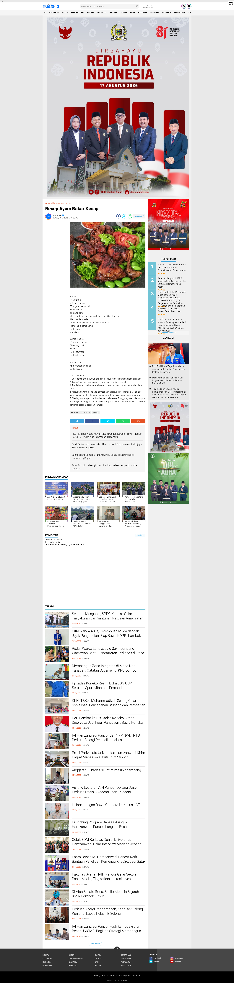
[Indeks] (184, 6)
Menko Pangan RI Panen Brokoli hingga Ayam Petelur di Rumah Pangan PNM (167, 380)
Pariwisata (101, 13)
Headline (74, 412)
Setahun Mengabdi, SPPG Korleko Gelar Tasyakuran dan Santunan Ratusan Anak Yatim (107, 616)
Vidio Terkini (179, 13)
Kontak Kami (112, 975)
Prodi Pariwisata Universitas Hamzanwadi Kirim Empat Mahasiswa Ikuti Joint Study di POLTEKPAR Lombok (108, 757)
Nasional (114, 13)
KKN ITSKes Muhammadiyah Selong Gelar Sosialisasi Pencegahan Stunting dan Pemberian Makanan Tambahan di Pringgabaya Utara (108, 705)
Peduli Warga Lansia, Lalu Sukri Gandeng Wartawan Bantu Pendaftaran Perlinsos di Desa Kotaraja (108, 653)
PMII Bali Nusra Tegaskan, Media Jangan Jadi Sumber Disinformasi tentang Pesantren (168, 369)
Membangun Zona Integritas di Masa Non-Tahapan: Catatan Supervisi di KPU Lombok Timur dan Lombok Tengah (105, 670)
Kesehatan (142, 13)
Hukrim (90, 13)
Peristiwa (154, 13)
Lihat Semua (95, 943)
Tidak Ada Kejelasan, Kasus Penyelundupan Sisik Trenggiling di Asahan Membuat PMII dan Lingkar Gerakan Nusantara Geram (169, 393)
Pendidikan (54, 13)
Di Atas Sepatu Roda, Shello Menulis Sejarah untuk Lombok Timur (105, 894)
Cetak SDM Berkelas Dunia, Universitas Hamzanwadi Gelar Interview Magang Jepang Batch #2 (106, 844)
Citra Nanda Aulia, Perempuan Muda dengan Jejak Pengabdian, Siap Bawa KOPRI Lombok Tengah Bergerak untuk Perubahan (106, 635)
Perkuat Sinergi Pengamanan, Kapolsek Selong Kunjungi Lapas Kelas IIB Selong (107, 911)
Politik (65, 13)
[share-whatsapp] (130, 216)
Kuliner (98, 958)
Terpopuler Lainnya (168, 333)
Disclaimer (136, 975)
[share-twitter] (124, 216)
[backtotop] (117, 949)
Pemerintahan (77, 13)
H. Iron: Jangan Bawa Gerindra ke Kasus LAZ (106, 805)
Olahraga (166, 13)
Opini (132, 13)
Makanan (86, 412)
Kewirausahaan (76, 958)
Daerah (72, 955)
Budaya (124, 13)
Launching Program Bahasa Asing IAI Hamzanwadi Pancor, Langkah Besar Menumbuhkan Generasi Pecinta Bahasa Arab (107, 826)
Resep (95, 412)
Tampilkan (139, 535)
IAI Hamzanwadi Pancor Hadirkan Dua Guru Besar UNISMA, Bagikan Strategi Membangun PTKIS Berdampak (106, 931)
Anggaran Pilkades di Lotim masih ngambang (106, 770)
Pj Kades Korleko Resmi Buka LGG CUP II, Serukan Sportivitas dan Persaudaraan (103, 685)
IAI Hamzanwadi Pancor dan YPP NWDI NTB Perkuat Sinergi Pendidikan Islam (106, 737)
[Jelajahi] (231, 3)
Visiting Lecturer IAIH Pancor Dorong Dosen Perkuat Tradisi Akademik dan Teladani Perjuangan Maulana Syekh (105, 792)
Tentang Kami (99, 975)
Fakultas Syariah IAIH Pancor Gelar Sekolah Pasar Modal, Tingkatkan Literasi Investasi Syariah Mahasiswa (105, 879)
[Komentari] (138, 421)
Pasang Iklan (124, 975)
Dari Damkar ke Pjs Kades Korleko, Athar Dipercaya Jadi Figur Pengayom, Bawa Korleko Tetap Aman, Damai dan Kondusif (107, 722)
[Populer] (189, 6)
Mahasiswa (126, 958)
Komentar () (139, 216)
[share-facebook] (118, 216)
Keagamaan (126, 955)
